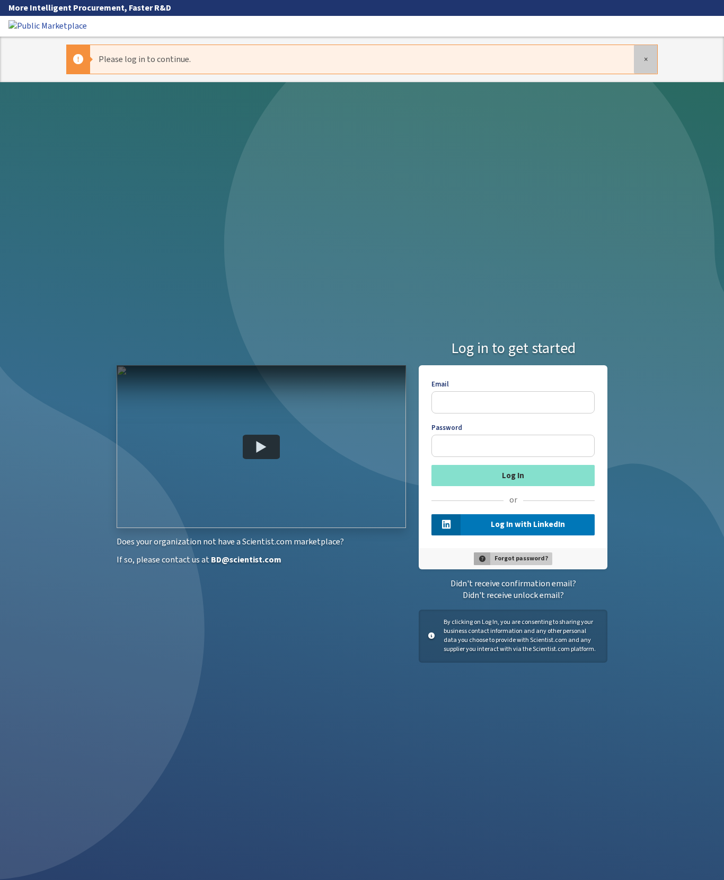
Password (446, 428)
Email (440, 384)
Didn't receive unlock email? (513, 595)
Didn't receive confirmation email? (513, 583)
